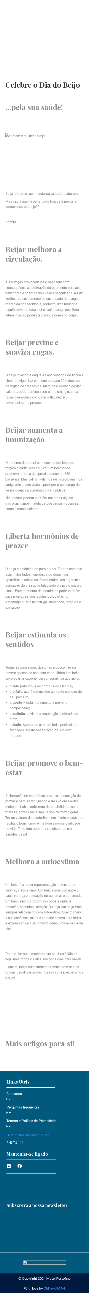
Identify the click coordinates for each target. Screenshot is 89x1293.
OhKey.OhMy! (54, 1288)
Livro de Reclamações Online (27, 1134)
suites (59, 972)
